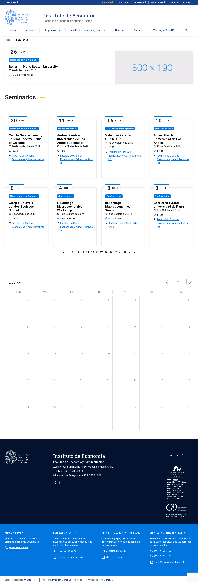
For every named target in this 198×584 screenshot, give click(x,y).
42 (124, 252)
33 (82, 252)
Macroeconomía (67, 128)
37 (101, 252)
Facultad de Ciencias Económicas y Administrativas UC (28, 159)
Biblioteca (139, 2)
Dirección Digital (60, 580)
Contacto (138, 30)
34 (87, 252)
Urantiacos (29, 580)
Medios (123, 2)
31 (73, 252)
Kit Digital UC (107, 580)
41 (120, 252)
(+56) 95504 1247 (163, 556)
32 (77, 252)
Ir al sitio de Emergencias (71, 557)
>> (133, 252)
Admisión (106, 2)
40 (116, 252)
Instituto (30, 30)
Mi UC (173, 2)
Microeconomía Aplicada (24, 60)
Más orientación (114, 557)
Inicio (13, 30)
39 (111, 252)
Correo (188, 2)
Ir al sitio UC (11, 2)
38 (106, 252)
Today (178, 282)
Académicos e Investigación (87, 30)
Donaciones (157, 2)
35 (92, 252)
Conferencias (65, 196)
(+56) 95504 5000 (67, 550)
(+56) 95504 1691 (163, 550)
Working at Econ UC (163, 30)
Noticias (119, 30)
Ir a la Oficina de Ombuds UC (169, 562)
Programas (52, 30)
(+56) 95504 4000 (18, 547)
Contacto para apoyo (117, 550)
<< (64, 252)
